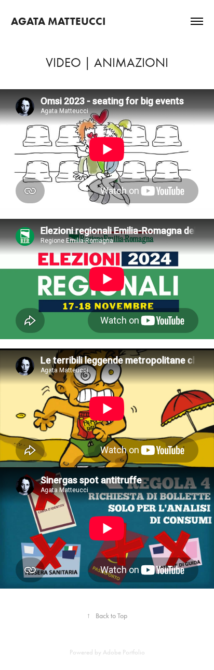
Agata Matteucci (58, 21)
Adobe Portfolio (124, 652)
